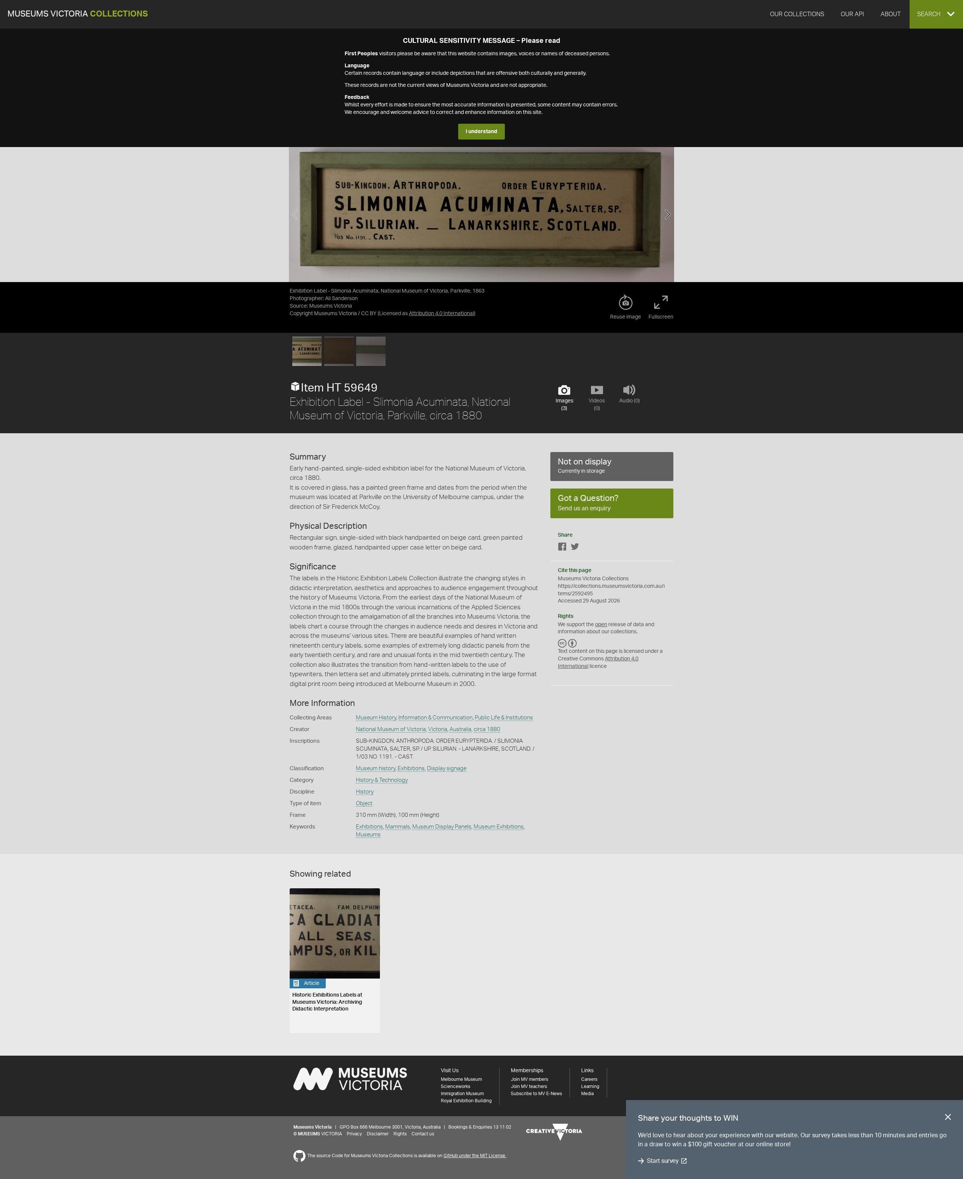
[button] (936, 14)
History (365, 792)
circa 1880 (487, 729)
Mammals (397, 827)
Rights (400, 1134)
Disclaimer (378, 1134)
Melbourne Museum (461, 1079)
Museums (368, 835)
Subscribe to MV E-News (536, 1093)
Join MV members (529, 1079)
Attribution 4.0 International (441, 313)
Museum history (375, 768)
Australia (460, 729)
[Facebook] (562, 548)
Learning (590, 1086)
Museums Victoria (78, 14)
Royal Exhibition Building (466, 1101)
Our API (852, 14)
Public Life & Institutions (504, 718)
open (601, 624)
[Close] (948, 1118)
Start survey (662, 1161)
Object (364, 803)
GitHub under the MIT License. (475, 1155)
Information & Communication (435, 718)
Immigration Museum (462, 1093)
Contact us (423, 1134)
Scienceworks (455, 1086)
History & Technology (382, 780)
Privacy (354, 1134)
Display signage (446, 768)
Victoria (437, 729)
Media (587, 1093)
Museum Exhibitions (499, 827)
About (891, 14)
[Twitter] (574, 548)
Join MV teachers (529, 1086)
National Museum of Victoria (391, 729)
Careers (589, 1079)
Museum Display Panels (441, 827)
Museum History (376, 718)
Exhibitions (411, 768)
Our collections (797, 14)
